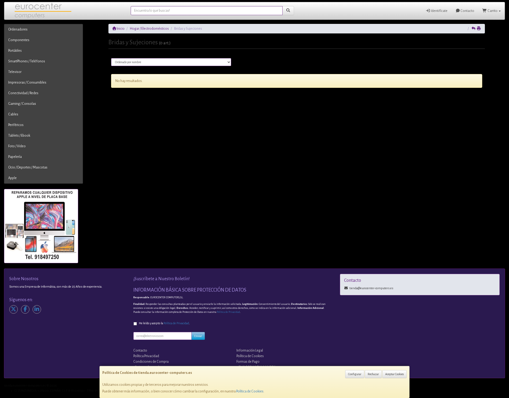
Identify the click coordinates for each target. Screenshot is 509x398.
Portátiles (15, 51)
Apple (12, 178)
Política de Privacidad (228, 312)
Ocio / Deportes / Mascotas (27, 167)
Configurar (354, 374)
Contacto (467, 11)
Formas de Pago (248, 362)
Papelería (15, 157)
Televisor (14, 72)
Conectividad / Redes (23, 93)
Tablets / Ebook (19, 135)
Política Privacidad (146, 356)
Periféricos (16, 125)
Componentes (18, 40)
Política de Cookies (250, 391)
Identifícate (438, 11)
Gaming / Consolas (22, 104)
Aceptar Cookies (394, 374)
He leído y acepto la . (164, 323)
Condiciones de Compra (151, 362)
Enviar (198, 336)
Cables (13, 114)
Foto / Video (17, 146)
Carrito (492, 11)
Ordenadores (18, 29)
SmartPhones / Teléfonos (26, 61)
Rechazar (373, 374)
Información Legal (249, 350)
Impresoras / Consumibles (27, 82)
